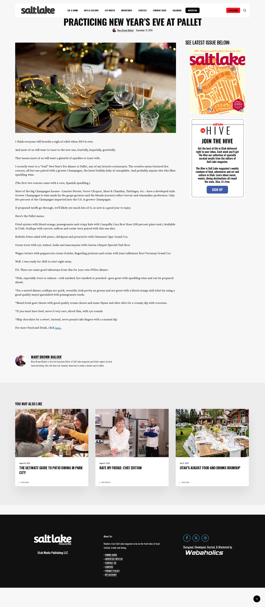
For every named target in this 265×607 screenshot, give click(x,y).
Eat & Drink (24, 413)
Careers (109, 567)
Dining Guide (111, 555)
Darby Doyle (25, 482)
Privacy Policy (112, 571)
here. (58, 328)
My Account (111, 575)
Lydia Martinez (106, 482)
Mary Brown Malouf (125, 30)
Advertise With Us (114, 559)
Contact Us (110, 563)
